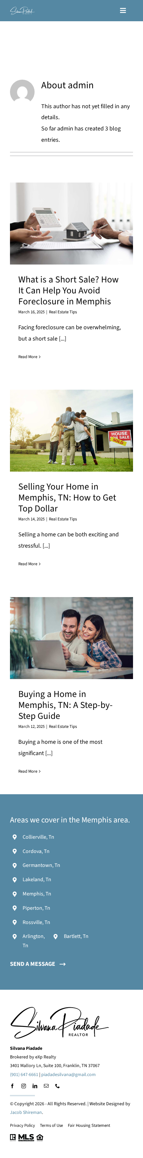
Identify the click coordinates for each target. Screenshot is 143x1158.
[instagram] (23, 1086)
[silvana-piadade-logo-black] (60, 1009)
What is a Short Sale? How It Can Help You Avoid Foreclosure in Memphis (63, 223)
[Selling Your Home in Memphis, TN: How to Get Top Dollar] (71, 431)
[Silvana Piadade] (22, 9)
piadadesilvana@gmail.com (68, 1074)
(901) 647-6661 (24, 1074)
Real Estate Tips (63, 312)
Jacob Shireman (26, 1112)
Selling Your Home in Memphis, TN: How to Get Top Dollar (63, 430)
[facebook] (12, 1086)
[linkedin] (35, 1086)
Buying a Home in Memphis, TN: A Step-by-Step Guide (63, 638)
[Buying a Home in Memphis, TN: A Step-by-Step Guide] (71, 638)
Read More (27, 357)
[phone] (57, 1086)
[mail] (46, 1086)
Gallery (80, 223)
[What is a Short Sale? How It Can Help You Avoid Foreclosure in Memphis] (71, 224)
